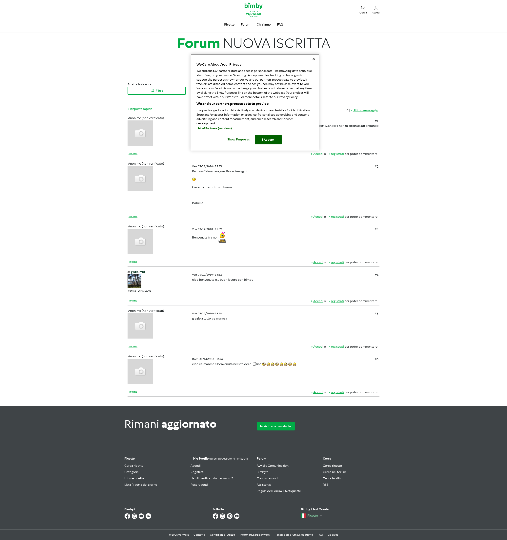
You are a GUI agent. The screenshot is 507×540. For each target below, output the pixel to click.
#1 (376, 121)
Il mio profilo (219, 458)
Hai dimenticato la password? (212, 478)
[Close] (313, 58)
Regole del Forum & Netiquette (279, 491)
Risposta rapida (141, 109)
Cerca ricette (133, 465)
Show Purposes (238, 139)
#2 (376, 166)
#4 (376, 275)
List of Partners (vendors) (214, 128)
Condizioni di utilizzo (222, 534)
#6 (376, 359)
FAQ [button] (280, 24)
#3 (376, 229)
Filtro (159, 91)
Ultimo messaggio (365, 110)
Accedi (318, 154)
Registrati (197, 472)
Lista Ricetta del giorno (140, 485)
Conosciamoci (267, 478)
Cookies (333, 534)
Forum (261, 458)
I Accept (268, 139)
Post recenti (199, 485)
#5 (376, 314)
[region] (255, 102)
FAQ (320, 534)
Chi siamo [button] (264, 24)
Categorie (131, 472)
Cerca (327, 458)
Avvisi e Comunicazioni (273, 465)
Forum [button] (245, 24)
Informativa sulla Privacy (255, 534)
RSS (325, 485)
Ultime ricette (134, 478)
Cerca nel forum (334, 472)
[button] (363, 9)
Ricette (129, 458)
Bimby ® (262, 472)
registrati (337, 154)
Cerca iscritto (332, 478)
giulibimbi (138, 272)
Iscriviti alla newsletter (276, 426)
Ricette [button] (229, 24)
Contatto (199, 534)
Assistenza (264, 485)
